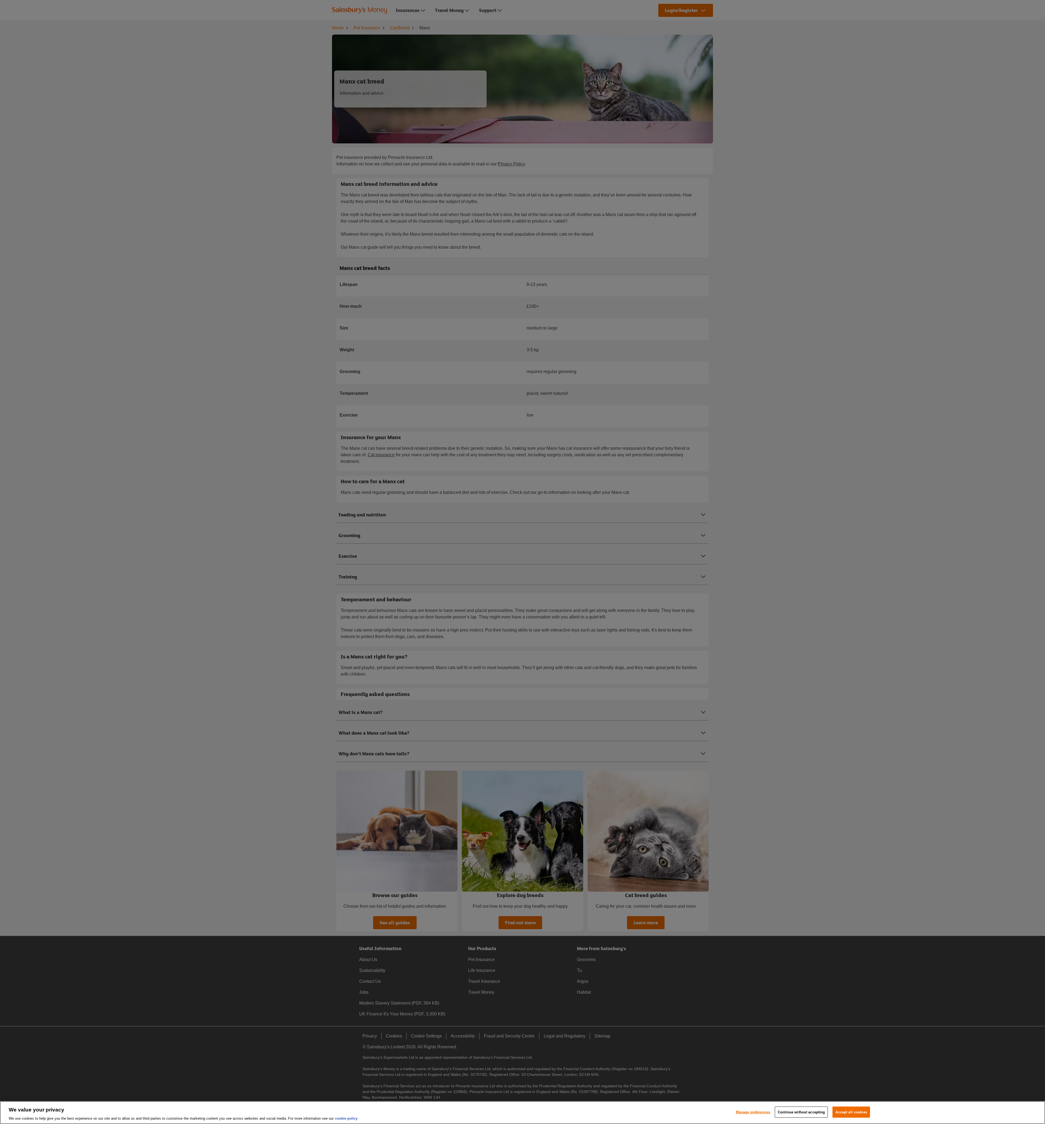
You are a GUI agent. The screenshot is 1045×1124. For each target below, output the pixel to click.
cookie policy (346, 1118)
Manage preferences (753, 1112)
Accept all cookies (851, 1112)
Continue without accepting (801, 1112)
